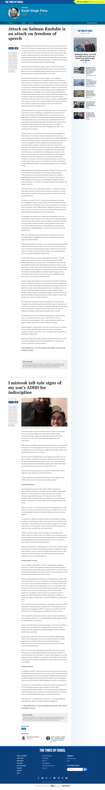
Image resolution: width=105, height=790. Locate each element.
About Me (31, 23)
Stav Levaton (89, 97)
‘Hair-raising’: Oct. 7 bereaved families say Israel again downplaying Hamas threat (91, 104)
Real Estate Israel (21, 765)
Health (23, 728)
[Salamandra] (66, 785)
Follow (24, 14)
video (18, 773)
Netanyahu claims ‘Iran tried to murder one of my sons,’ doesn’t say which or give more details (85, 57)
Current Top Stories (85, 33)
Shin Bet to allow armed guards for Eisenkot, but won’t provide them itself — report (91, 115)
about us (44, 760)
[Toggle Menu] (2, 2)
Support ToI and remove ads (97, 2)
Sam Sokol (88, 75)
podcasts (19, 770)
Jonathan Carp (29, 738)
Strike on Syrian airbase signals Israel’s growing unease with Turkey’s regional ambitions (91, 93)
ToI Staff (85, 62)
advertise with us (46, 763)
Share (11, 48)
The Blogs (24, 7)
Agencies (88, 86)
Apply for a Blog (92, 23)
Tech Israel (20, 763)
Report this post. (12, 71)
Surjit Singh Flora (34, 11)
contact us (44, 768)
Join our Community (83, 2)
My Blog (23, 23)
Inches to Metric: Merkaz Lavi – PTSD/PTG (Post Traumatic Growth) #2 (58, 738)
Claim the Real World (32, 737)
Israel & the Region (22, 755)
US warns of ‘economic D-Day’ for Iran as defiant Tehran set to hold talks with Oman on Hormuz (91, 82)
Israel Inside (20, 760)
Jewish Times (20, 758)
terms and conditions (47, 755)
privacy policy (45, 758)
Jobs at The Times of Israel (48, 765)
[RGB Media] (53, 786)
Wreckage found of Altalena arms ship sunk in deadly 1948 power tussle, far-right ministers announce (91, 70)
